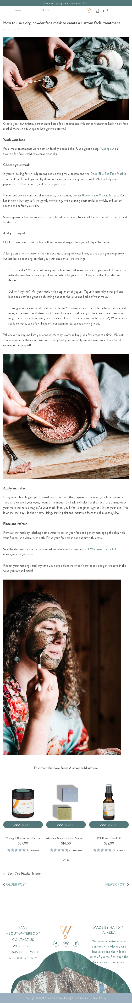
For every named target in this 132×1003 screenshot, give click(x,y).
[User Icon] (98, 11)
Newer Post (115, 884)
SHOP (45, 10)
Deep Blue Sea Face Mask (107, 174)
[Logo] (89, 10)
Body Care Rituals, (20, 873)
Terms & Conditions (81, 998)
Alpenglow (107, 148)
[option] (23, 814)
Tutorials (37, 873)
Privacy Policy (63, 998)
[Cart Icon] (104, 10)
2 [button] (68, 860)
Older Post (16, 884)
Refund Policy (100, 998)
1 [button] (64, 860)
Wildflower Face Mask (92, 195)
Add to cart (23, 824)
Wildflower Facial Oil (103, 549)
